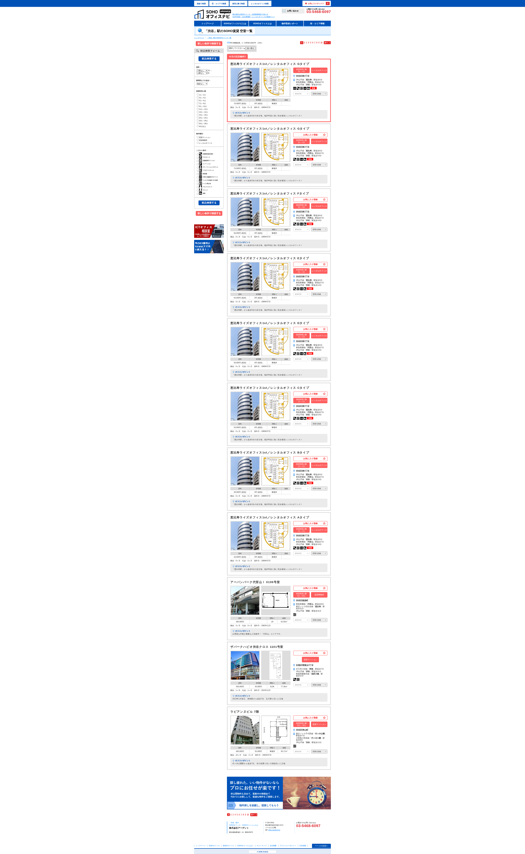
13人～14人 (203, 112)
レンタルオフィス (205, 143)
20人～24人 (203, 118)
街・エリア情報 (317, 23)
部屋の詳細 (317, 94)
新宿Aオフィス (228, 846)
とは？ (245, 846)
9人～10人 (203, 106)
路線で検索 (201, 4)
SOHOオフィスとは (262, 23)
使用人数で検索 (238, 4)
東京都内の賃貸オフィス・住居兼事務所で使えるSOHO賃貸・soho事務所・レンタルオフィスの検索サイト (253, 15)
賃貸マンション (205, 137)
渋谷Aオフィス (214, 846)
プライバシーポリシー (288, 846)
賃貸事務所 (203, 140)
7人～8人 (202, 103)
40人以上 (202, 126)
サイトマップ (262, 846)
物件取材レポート (290, 23)
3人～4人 (202, 98)
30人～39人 (203, 124)
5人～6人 (202, 101)
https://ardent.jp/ (274, 830)
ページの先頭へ (321, 846)
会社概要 (273, 846)
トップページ (207, 23)
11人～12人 (203, 109)
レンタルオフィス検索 (260, 4)
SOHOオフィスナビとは (235, 23)
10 (321, 42)
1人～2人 (202, 95)
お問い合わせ (293, 11)
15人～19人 (203, 115)
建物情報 (298, 94)
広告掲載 (302, 846)
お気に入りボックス (318, 3)
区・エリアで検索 (219, 4)
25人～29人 (203, 121)
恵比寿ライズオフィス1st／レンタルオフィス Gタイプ (269, 63)
